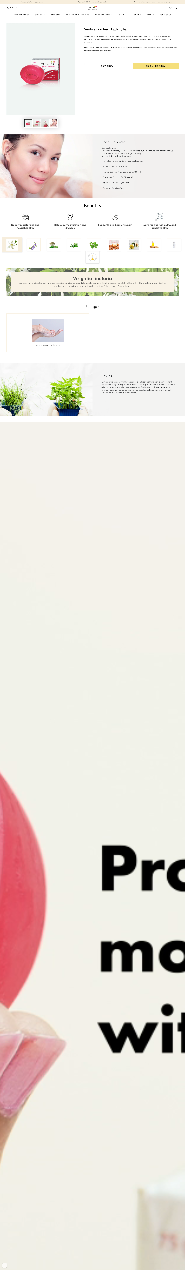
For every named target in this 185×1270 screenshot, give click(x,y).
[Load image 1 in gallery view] (28, 123)
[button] (170, 8)
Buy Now (107, 66)
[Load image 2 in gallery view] (36, 123)
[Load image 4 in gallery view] (53, 123)
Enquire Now (156, 66)
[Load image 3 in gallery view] (45, 123)
